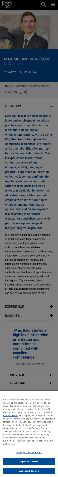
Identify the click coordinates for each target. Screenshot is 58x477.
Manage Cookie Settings (29, 452)
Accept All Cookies (29, 471)
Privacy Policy (10, 415)
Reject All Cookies (29, 461)
